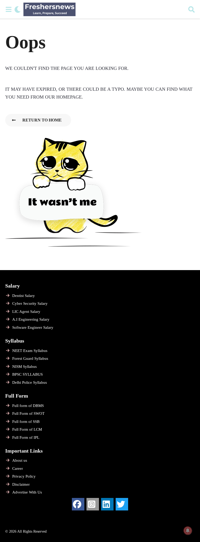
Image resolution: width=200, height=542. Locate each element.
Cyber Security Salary (30, 303)
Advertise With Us (27, 492)
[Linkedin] (107, 504)
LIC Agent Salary (26, 311)
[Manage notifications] (188, 530)
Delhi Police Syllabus (29, 382)
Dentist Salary (23, 296)
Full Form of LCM (27, 429)
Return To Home (42, 120)
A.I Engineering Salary (30, 319)
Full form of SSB (26, 421)
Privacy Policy (24, 476)
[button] (8, 9)
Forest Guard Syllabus (30, 358)
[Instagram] (92, 504)
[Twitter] (122, 504)
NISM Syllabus (24, 366)
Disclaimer (21, 484)
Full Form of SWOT (28, 413)
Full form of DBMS (28, 406)
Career (17, 468)
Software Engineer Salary (32, 327)
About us (19, 460)
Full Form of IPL (25, 437)
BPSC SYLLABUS (27, 374)
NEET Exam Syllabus (29, 351)
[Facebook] (78, 504)
